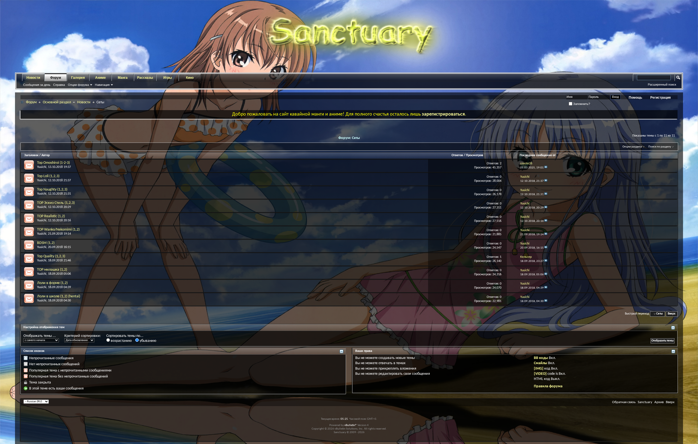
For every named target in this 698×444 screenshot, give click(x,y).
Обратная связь (624, 402)
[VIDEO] (540, 374)
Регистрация (660, 97)
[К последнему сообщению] (545, 167)
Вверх (671, 313)
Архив (659, 402)
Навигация (102, 84)
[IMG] (538, 369)
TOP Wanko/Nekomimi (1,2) (58, 230)
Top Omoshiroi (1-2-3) (53, 163)
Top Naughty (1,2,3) (52, 190)
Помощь (635, 97)
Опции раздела (632, 146)
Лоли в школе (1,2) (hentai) (58, 296)
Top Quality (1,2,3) (51, 256)
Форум (55, 78)
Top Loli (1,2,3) (48, 176)
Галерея (78, 78)
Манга (123, 78)
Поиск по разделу (659, 146)
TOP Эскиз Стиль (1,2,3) (56, 203)
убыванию (147, 341)
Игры (167, 78)
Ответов (457, 155)
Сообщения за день (36, 84)
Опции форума (78, 84)
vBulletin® (350, 425)
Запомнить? (581, 103)
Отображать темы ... (39, 336)
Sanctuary (645, 402)
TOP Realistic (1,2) (51, 216)
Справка (59, 84)
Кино (190, 78)
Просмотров (474, 155)
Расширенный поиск (662, 84)
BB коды (541, 358)
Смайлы (540, 363)
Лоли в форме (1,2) (52, 283)
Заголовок (31, 155)
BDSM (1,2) (46, 243)
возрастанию (121, 341)
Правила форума (548, 386)
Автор (45, 155)
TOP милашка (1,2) (52, 270)
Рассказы (145, 78)
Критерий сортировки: (82, 336)
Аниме (100, 78)
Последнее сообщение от (538, 155)
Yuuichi (41, 167)
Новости (33, 78)
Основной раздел (57, 102)
